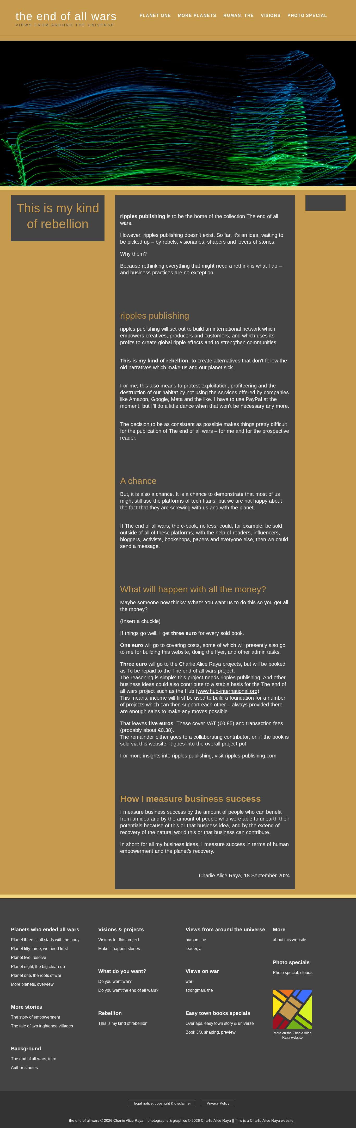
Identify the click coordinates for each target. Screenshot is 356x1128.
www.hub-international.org (227, 691)
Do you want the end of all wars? (128, 990)
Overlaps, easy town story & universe (220, 1023)
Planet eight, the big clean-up (38, 966)
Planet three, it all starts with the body (45, 940)
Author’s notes (24, 1067)
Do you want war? (115, 981)
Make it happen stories (119, 948)
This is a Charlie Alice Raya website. (264, 1120)
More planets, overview (32, 984)
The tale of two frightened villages (42, 1026)
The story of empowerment (35, 1017)
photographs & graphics (167, 1120)
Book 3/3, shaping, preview (211, 1032)
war (189, 981)
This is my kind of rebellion (123, 1023)
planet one (155, 15)
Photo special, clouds (292, 972)
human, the (238, 15)
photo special (307, 15)
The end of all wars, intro (33, 1059)
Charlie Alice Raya (128, 1120)
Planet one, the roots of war (36, 975)
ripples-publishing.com (251, 756)
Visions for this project (118, 940)
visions (271, 15)
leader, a (193, 948)
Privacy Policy (218, 1103)
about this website (289, 940)
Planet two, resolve (28, 957)
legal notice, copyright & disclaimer (162, 1103)
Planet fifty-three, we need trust (39, 948)
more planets (197, 15)
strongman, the (199, 990)
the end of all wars (66, 16)
